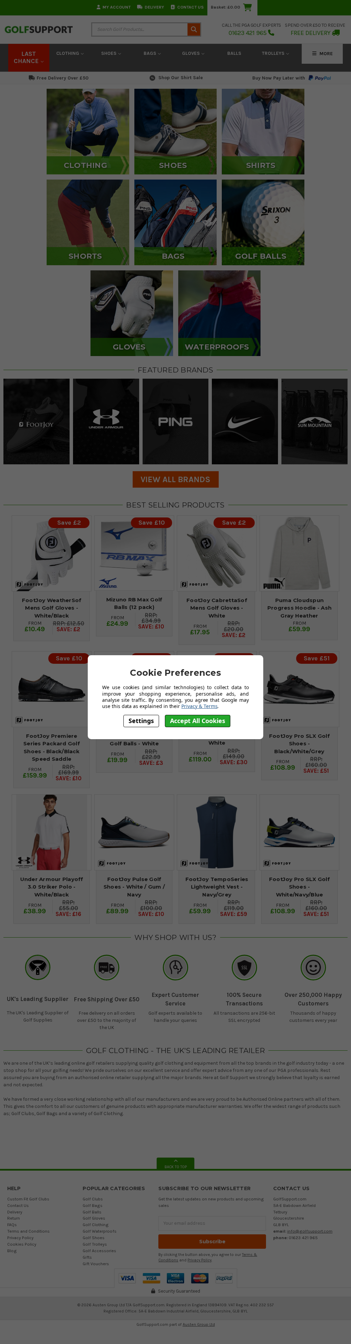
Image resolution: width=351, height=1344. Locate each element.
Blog (12, 1250)
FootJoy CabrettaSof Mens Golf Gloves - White (216, 608)
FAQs (12, 1224)
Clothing (68, 53)
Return (13, 1218)
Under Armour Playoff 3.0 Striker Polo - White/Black (51, 887)
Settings (141, 721)
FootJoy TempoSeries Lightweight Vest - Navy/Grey (217, 887)
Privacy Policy (20, 1237)
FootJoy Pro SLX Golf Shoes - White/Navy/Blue (299, 887)
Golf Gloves (94, 1218)
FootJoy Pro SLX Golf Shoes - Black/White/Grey (299, 744)
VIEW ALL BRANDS (175, 479)
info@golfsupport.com (309, 1231)
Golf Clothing (96, 1224)
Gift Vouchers (96, 1263)
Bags (151, 53)
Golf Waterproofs (100, 1231)
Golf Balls (92, 1211)
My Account (116, 7)
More (325, 54)
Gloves (191, 53)
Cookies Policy (21, 1244)
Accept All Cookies (197, 721)
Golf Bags (92, 1205)
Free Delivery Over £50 (62, 78)
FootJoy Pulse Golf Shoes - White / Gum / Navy (134, 887)
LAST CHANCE (27, 57)
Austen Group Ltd (199, 1324)
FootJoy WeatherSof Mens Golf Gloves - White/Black (52, 608)
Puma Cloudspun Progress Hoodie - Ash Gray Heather (299, 608)
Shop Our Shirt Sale (180, 78)
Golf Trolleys (95, 1244)
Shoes (109, 53)
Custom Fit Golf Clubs (28, 1198)
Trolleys (274, 53)
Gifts (87, 1257)
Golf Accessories (99, 1250)
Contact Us (190, 7)
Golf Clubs (93, 1198)
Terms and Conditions (28, 1231)
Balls (234, 53)
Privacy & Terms (199, 706)
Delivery (154, 7)
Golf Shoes (94, 1237)
